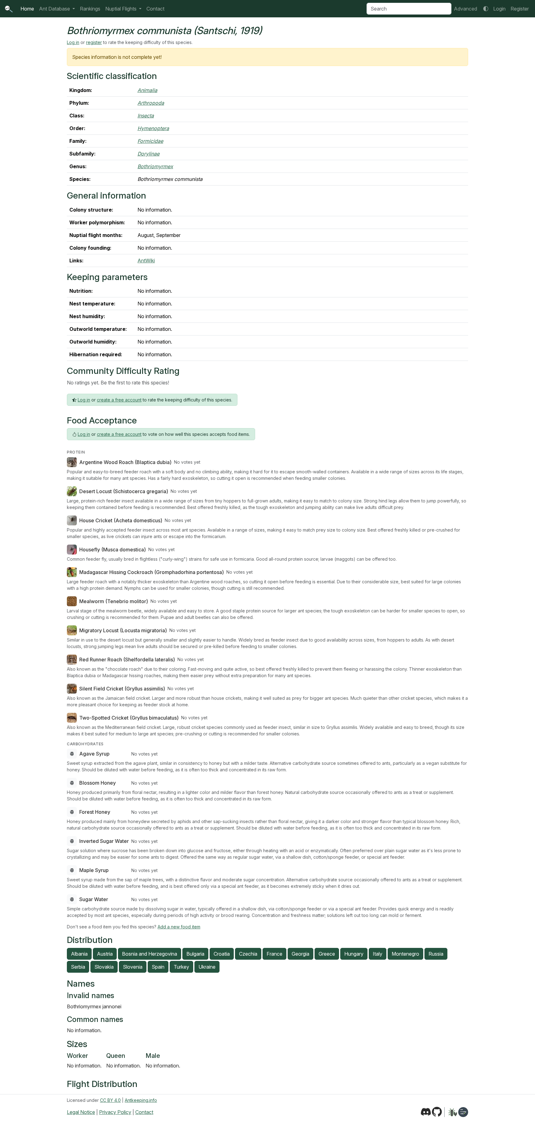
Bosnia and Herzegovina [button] (149, 954)
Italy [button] (377, 954)
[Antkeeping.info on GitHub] (437, 1112)
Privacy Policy (115, 1112)
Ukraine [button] (206, 967)
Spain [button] (158, 967)
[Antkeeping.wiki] (463, 1112)
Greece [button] (327, 954)
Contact (155, 9)
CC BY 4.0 (110, 1100)
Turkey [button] (181, 967)
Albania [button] (79, 954)
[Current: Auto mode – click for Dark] (486, 8)
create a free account (119, 399)
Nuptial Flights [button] (121, 9)
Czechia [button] (248, 954)
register (94, 42)
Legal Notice (81, 1112)
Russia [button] (435, 954)
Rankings (90, 9)
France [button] (274, 954)
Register (520, 9)
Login (499, 9)
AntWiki (146, 260)
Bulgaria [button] (195, 954)
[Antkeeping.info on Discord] (426, 1112)
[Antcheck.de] (450, 1112)
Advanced (465, 9)
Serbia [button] (78, 967)
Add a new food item (179, 926)
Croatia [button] (222, 954)
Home (27, 9)
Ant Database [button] (55, 9)
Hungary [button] (353, 954)
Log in (73, 42)
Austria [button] (105, 954)
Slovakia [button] (104, 967)
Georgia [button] (300, 954)
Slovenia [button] (132, 967)
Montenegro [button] (405, 954)
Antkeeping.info (141, 1100)
